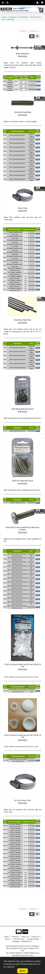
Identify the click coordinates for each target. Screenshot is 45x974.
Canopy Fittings (33, 939)
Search (8, 939)
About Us (24, 936)
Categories (13, 17)
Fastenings (23, 17)
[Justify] (37, 36)
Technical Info (18, 939)
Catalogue (16, 941)
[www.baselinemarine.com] (21, 10)
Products (15, 936)
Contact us (35, 936)
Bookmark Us (26, 941)
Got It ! (23, 970)
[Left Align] (31, 36)
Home (4, 17)
